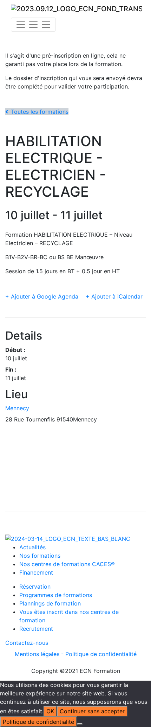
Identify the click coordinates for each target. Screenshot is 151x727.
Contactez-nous (26, 642)
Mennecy (17, 408)
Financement (36, 572)
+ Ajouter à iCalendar (114, 296)
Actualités (32, 547)
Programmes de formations (55, 594)
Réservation (35, 586)
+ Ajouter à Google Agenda (41, 296)
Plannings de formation (50, 603)
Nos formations (39, 555)
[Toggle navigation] (33, 25)
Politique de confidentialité (101, 653)
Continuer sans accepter (92, 711)
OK (50, 711)
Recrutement (36, 628)
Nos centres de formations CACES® (67, 564)
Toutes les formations (39, 111)
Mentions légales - (40, 653)
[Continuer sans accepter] (80, 724)
